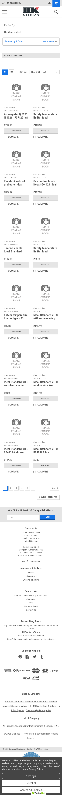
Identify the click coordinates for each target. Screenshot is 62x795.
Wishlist (31, 573)
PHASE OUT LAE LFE (31, 632)
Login (26, 576)
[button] (31, 42)
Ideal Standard (10, 108)
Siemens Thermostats (35, 701)
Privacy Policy (36, 769)
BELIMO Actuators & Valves (42, 706)
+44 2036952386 (13, 3)
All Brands (8, 726)
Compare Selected (48, 497)
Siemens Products (14, 701)
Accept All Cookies (31, 790)
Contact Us (31, 610)
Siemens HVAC (31, 606)
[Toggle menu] (4, 12)
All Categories (44, 710)
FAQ (57, 726)
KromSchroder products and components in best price (31, 639)
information (31, 599)
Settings (31, 776)
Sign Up (34, 576)
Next (54, 488)
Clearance (31, 710)
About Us (19, 726)
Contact (29, 726)
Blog (31, 603)
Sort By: (23, 72)
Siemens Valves (19, 706)
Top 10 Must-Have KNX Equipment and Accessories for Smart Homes (31, 626)
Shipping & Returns (31, 580)
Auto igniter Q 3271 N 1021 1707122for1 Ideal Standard (16, 118)
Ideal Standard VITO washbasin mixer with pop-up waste (16, 385)
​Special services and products (31, 636)
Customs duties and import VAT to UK (31, 595)
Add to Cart (16, 131)
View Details (16, 398)
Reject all (31, 783)
